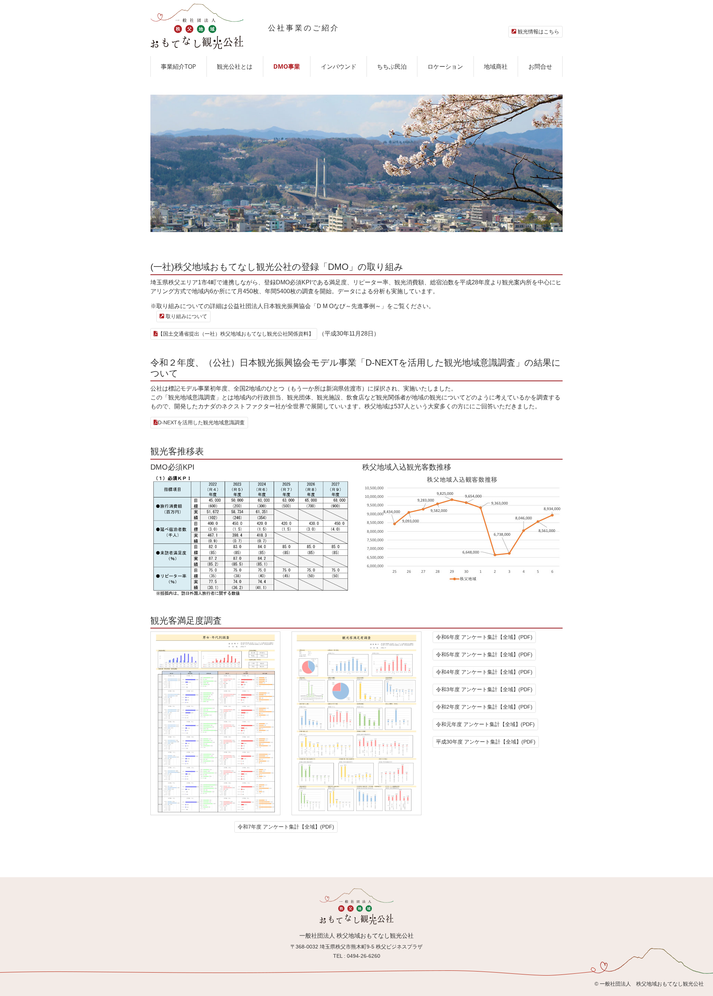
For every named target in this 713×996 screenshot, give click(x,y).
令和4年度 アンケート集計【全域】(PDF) (484, 672)
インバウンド (338, 66)
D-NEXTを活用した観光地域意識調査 (201, 422)
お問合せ (540, 66)
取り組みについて (185, 316)
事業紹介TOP (178, 66)
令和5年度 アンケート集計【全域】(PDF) (484, 654)
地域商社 (496, 66)
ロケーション (445, 66)
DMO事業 (286, 66)
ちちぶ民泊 (392, 66)
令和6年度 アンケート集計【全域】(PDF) (484, 637)
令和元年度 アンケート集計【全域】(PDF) (485, 724)
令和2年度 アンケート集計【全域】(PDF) (484, 707)
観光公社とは (235, 66)
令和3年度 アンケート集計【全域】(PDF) (484, 689)
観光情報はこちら (537, 32)
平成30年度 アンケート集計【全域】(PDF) (485, 742)
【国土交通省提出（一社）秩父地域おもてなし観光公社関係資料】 (236, 334)
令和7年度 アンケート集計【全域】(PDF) (286, 827)
